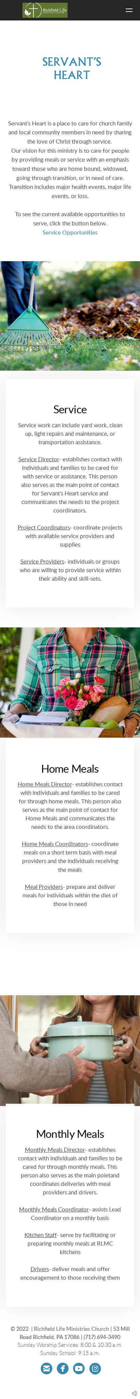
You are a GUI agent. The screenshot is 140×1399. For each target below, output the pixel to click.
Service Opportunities (70, 233)
